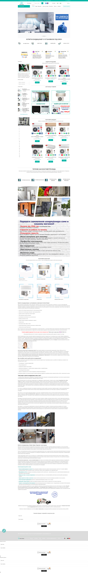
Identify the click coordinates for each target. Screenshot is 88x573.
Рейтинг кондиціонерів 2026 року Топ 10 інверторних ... (25, 104)
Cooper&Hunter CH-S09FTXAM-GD (50, 135)
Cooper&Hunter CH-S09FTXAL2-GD (64, 135)
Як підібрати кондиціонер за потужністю (25, 94)
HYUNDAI (37, 80)
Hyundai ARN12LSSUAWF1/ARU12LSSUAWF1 (37, 136)
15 (19, 150)
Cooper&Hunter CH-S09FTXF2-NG (50, 157)
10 (19, 141)
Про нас (55, 6)
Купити (37, 83)
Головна (33, 6)
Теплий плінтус (39, 299)
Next (19, 161)
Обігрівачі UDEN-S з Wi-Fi (23, 280)
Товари (36, 6)
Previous (19, 159)
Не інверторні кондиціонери (24, 299)
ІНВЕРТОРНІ (39, 43)
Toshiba (19, 381)
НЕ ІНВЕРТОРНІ (26, 43)
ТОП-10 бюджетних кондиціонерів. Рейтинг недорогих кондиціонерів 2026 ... (26, 109)
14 (19, 148)
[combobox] (24, 84)
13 (19, 146)
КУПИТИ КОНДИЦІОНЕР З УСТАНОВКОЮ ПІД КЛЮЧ (44, 39)
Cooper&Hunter (50, 79)
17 (19, 153)
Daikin (67, 380)
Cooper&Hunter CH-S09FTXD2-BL (37, 157)
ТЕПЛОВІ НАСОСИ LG (26, 180)
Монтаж (43, 538)
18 (19, 155)
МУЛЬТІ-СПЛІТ (66, 43)
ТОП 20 (59, 538)
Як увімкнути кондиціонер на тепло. (26, 89)
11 (19, 143)
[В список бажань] (55, 66)
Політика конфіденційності (51, 538)
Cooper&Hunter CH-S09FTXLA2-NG (64, 157)
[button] (69, 54)
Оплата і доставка (45, 6)
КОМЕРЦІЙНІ (52, 43)
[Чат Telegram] (46, 3)
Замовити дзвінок (66, 6)
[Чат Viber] (47, 3)
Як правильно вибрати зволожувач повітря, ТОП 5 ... (25, 99)
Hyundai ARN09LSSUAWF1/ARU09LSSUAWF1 (37, 79)
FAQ (40, 538)
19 (19, 156)
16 (19, 151)
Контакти (59, 6)
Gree (64, 380)
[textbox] (22, 84)
